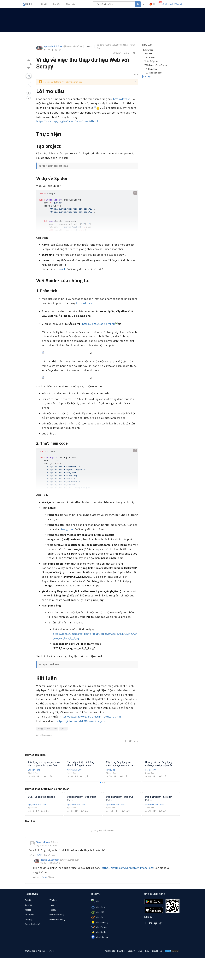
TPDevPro (110, 770)
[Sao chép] (135, 193)
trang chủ (67, 529)
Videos (28, 910)
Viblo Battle (101, 932)
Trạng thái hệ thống (33, 924)
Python (63, 728)
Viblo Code (100, 907)
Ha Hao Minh (150, 770)
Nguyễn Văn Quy (74, 770)
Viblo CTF (100, 912)
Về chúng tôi (110, 951)
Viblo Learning (102, 922)
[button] (152, 4)
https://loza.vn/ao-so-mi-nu (98, 324)
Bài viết (28, 900)
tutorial (60, 269)
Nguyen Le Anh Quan (53, 46)
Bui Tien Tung (34, 770)
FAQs (140, 951)
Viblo (98, 901)
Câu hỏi (28, 905)
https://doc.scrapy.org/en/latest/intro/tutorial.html (67, 121)
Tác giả (53, 910)
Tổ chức (53, 900)
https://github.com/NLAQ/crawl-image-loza (82, 721)
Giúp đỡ (131, 951)
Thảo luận (29, 914)
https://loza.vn (121, 99)
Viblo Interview (102, 937)
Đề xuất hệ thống (57, 914)
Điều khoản (157, 951)
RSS (147, 951)
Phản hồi (121, 951)
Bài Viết (44, 4)
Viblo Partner (101, 927)
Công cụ (28, 919)
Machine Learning (57, 919)
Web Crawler (52, 728)
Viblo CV (99, 917)
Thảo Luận (70, 4)
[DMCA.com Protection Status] (172, 951)
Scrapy (40, 728)
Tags (52, 905)
